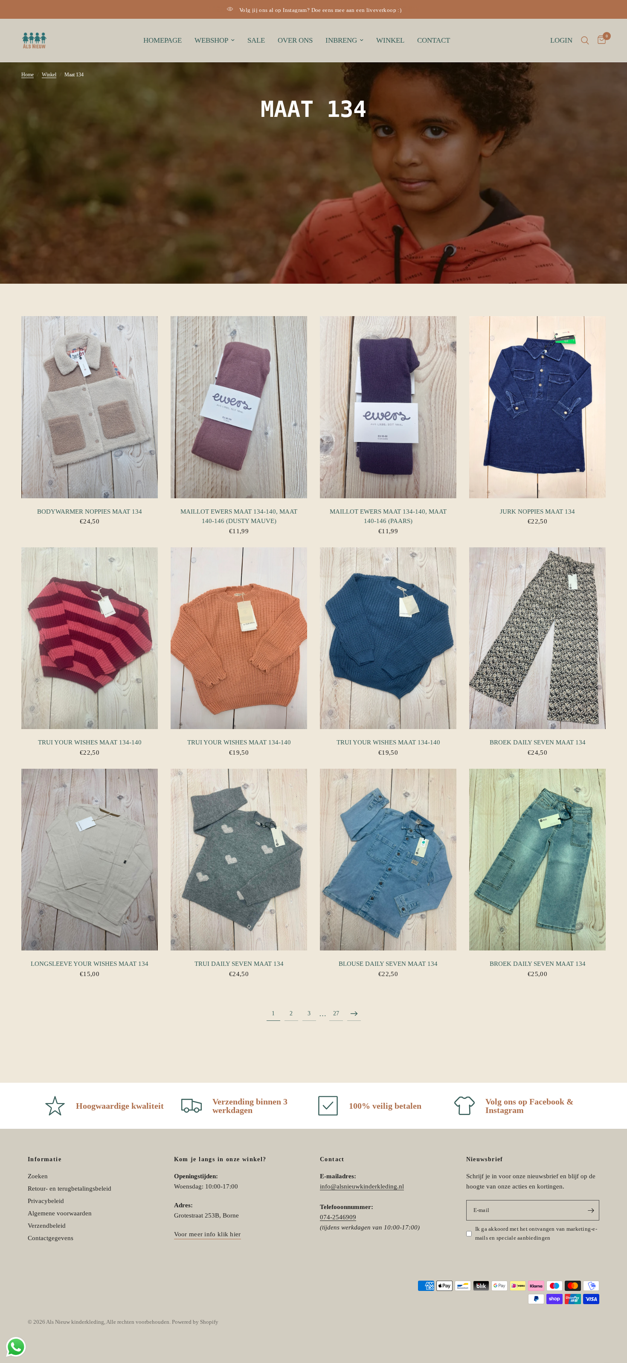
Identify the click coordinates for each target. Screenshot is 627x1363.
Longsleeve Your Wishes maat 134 (89, 963)
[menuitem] (162, 40)
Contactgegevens (50, 1238)
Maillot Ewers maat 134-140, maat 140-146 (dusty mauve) (238, 516)
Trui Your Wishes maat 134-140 (90, 742)
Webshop (211, 40)
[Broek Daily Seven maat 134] (537, 638)
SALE (256, 40)
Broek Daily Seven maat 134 (538, 742)
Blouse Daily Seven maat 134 (388, 963)
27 (336, 1013)
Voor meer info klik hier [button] (207, 1234)
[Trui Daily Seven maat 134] (239, 860)
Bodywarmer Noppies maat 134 (89, 511)
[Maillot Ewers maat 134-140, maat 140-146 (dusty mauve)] (239, 407)
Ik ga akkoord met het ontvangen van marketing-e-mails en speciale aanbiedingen (536, 1233)
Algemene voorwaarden (60, 1213)
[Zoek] (585, 40)
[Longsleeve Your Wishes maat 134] (89, 860)
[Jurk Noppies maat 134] (537, 407)
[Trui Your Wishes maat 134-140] (89, 638)
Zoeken (38, 1176)
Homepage (162, 40)
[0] (599, 40)
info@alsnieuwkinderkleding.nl (362, 1186)
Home (27, 75)
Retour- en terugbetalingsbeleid (69, 1188)
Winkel (390, 40)
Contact (433, 40)
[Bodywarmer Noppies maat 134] (89, 407)
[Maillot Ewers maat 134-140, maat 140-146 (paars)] (388, 407)
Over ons (295, 40)
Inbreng (341, 40)
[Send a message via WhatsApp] (16, 1347)
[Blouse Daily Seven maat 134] (388, 860)
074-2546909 (338, 1217)
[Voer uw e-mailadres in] (590, 1210)
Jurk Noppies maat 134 (537, 511)
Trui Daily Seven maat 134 (239, 963)
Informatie (44, 1159)
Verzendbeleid (47, 1225)
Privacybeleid (46, 1200)
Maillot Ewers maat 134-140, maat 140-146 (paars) (388, 516)
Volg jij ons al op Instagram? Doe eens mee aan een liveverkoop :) (320, 10)
